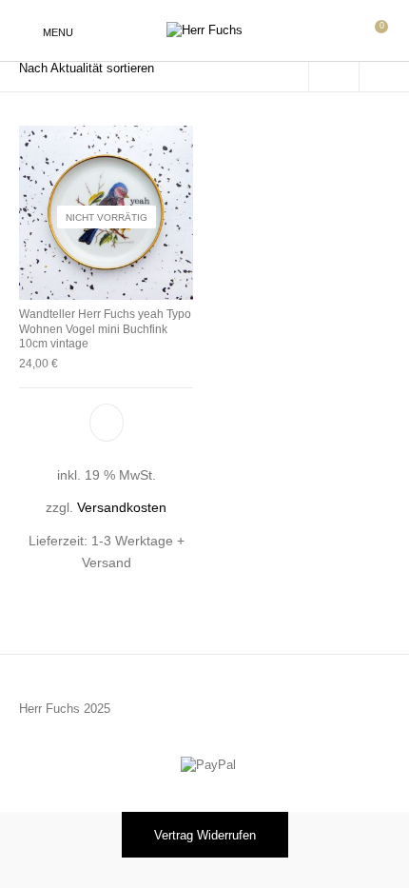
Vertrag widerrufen (205, 835)
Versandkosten (121, 508)
